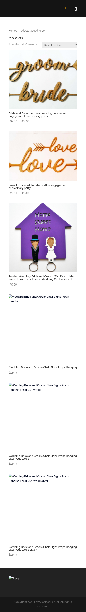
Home (12, 30)
